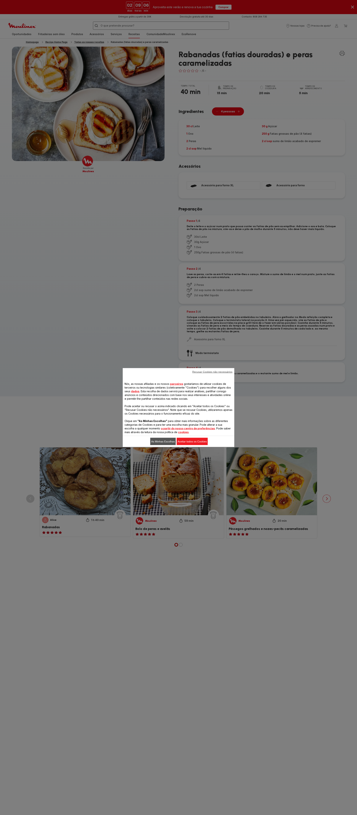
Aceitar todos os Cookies (192, 441)
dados (135, 391)
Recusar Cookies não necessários (212, 371)
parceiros (176, 383)
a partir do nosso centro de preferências (188, 428)
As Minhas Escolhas (163, 441)
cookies (183, 432)
